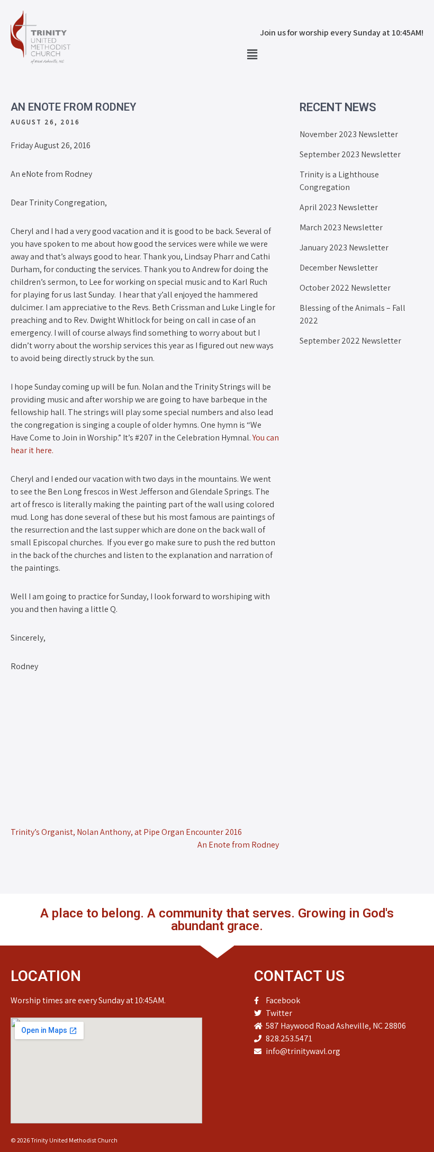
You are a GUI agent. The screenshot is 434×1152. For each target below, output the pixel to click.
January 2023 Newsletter (344, 247)
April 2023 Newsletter (339, 207)
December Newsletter (339, 267)
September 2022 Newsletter (350, 340)
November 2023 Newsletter (349, 134)
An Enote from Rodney (238, 844)
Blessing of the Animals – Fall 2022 (352, 314)
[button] (252, 54)
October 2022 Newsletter (345, 287)
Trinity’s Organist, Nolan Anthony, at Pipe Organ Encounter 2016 (126, 832)
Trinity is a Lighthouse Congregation (339, 181)
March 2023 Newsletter (341, 227)
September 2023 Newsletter (350, 154)
